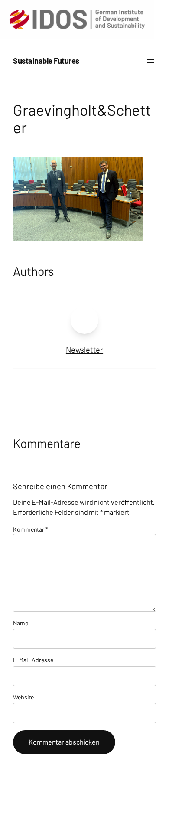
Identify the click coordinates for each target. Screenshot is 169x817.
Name (20, 623)
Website (23, 697)
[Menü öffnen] (151, 61)
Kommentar (30, 529)
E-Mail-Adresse (33, 659)
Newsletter (84, 349)
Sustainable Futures (46, 60)
